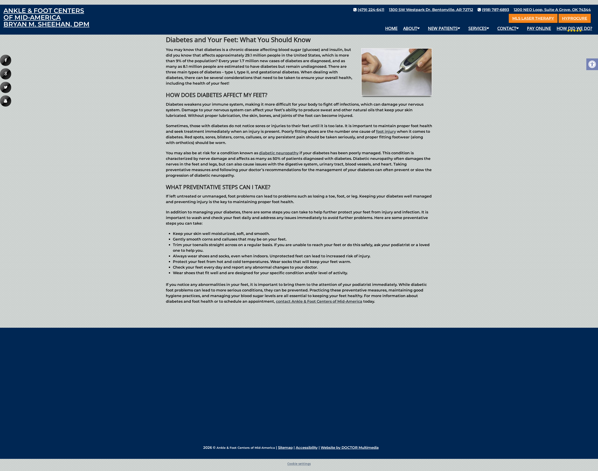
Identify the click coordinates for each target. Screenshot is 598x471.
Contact (506, 28)
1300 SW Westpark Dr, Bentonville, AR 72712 (431, 9)
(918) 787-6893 (495, 9)
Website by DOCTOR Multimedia (350, 447)
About (410, 28)
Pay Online (539, 28)
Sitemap (285, 447)
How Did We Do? (574, 28)
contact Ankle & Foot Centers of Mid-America (319, 301)
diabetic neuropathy (279, 153)
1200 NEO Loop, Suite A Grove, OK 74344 (552, 9)
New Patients (443, 28)
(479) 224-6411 (371, 9)
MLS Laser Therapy (533, 18)
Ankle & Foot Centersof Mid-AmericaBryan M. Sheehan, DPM (46, 17)
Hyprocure (574, 18)
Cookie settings (299, 464)
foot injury (386, 131)
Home (391, 28)
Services (477, 28)
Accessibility (307, 447)
